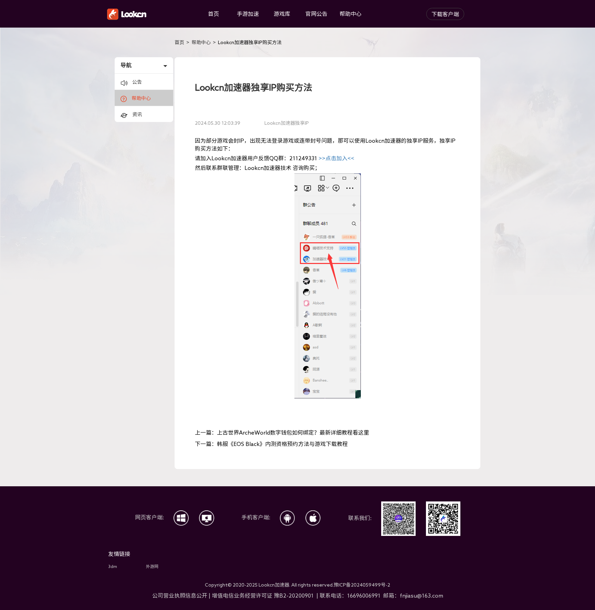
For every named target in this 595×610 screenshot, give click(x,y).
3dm (112, 566)
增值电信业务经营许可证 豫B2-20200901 (263, 595)
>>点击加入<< (336, 158)
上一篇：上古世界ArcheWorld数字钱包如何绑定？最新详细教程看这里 (282, 432)
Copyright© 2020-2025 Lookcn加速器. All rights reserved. (297, 584)
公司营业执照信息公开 (179, 595)
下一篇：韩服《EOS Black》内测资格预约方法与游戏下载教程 (271, 444)
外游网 (152, 566)
